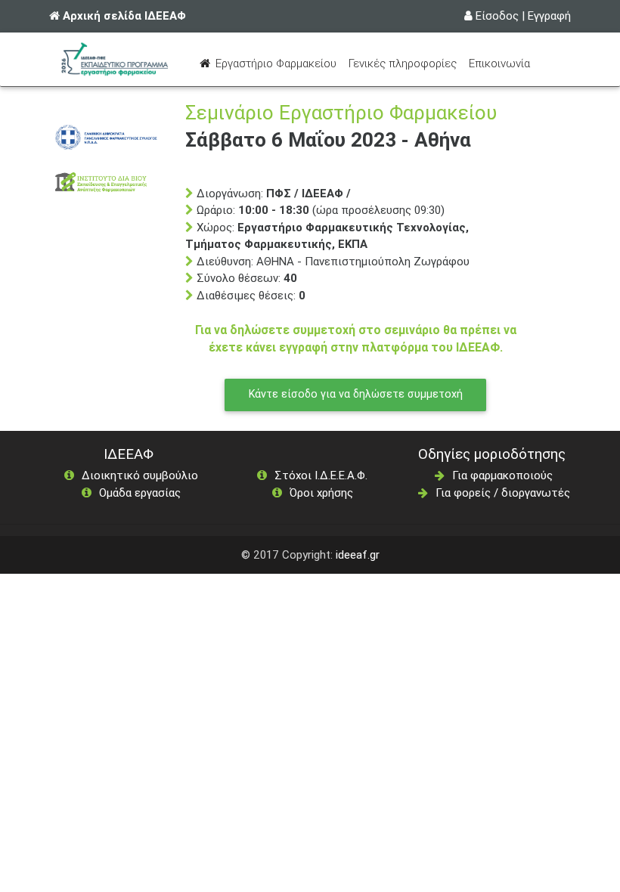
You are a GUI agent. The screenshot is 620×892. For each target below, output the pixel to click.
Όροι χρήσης (321, 492)
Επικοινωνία (499, 63)
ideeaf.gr (358, 554)
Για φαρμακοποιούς (502, 475)
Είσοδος (497, 15)
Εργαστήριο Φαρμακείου (277, 62)
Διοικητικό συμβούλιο (140, 475)
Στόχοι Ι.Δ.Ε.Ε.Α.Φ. (320, 475)
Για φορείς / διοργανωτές (503, 492)
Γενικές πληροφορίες (403, 63)
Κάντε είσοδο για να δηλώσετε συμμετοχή (356, 394)
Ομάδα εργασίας (140, 492)
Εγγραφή (549, 15)
